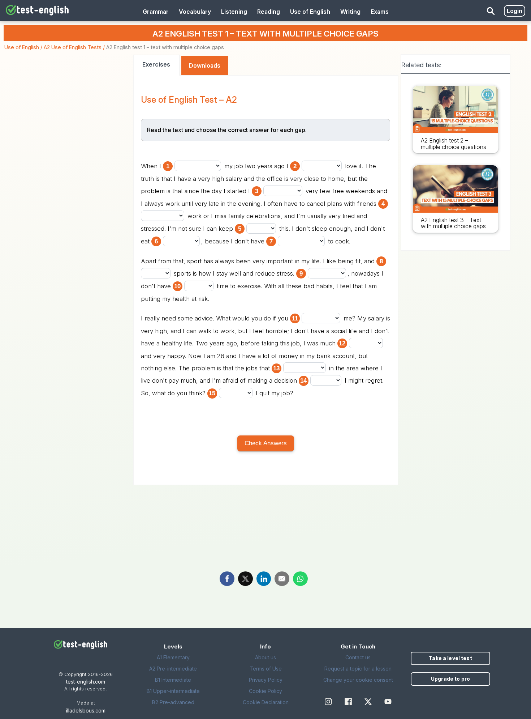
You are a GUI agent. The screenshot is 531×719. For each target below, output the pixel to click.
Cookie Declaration (266, 702)
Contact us (358, 657)
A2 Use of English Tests (73, 47)
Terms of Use (266, 668)
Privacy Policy (265, 680)
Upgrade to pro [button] (450, 679)
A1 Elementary (173, 657)
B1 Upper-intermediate (173, 691)
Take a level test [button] (450, 658)
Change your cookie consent (358, 680)
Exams (380, 11)
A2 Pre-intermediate (173, 668)
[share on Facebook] (227, 578)
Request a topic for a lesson (358, 668)
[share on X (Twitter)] (245, 578)
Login (514, 10)
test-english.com (85, 681)
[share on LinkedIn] (263, 578)
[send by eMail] (282, 578)
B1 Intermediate (173, 680)
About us (265, 657)
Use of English (21, 47)
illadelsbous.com (85, 710)
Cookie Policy (265, 691)
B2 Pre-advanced (173, 702)
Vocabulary (195, 11)
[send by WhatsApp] (300, 578)
